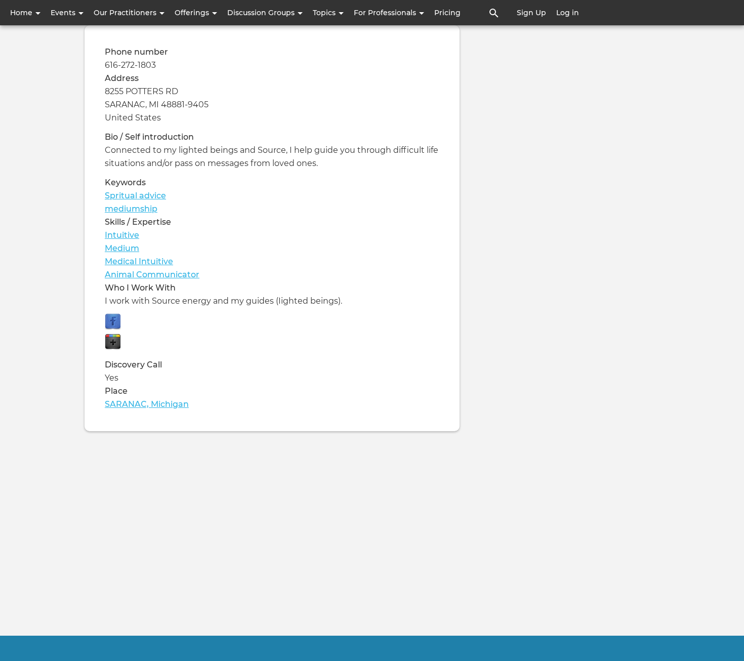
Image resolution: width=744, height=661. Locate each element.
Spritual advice (135, 195)
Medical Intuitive (139, 261)
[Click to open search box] (494, 12)
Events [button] (64, 12)
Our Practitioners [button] (126, 12)
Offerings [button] (193, 12)
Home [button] (22, 12)
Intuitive (122, 235)
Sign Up (531, 12)
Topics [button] (325, 12)
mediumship (131, 209)
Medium (122, 248)
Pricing (447, 12)
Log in (567, 12)
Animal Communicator (152, 274)
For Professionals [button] (386, 12)
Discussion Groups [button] (262, 12)
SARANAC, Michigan (147, 404)
